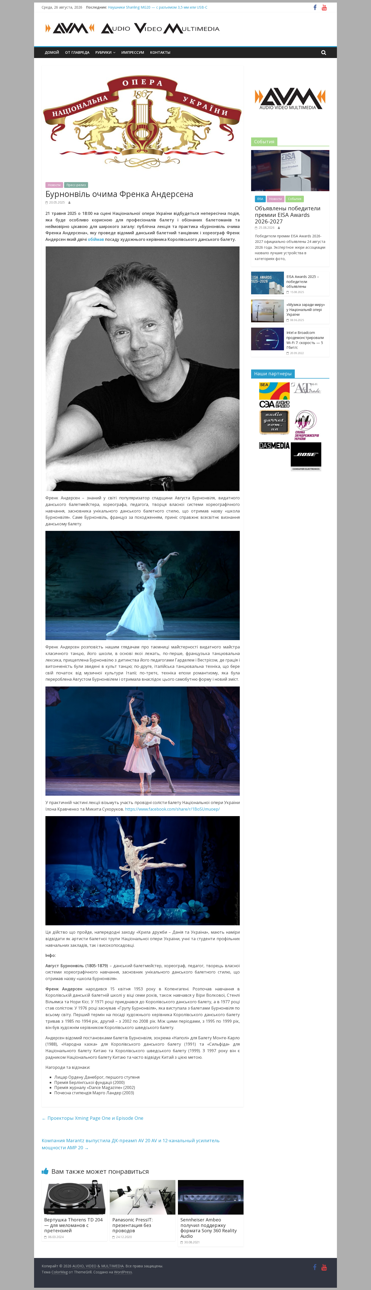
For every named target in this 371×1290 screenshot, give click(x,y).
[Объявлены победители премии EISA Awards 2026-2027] (290, 152)
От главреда (77, 52)
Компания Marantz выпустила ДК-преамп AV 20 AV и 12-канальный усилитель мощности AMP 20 (131, 1144)
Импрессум (132, 52)
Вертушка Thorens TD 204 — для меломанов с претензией (73, 1225)
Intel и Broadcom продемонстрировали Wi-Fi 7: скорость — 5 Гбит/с (305, 340)
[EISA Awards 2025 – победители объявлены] (267, 274)
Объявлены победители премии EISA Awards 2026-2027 (288, 214)
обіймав (96, 239)
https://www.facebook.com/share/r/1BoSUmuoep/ (172, 809)
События (294, 199)
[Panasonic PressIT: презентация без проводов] (142, 1183)
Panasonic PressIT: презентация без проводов (132, 1225)
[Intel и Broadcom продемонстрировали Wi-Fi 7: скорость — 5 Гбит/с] (267, 330)
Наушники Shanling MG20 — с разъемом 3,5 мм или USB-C (157, 7)
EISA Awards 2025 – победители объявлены (302, 281)
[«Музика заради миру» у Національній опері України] (267, 302)
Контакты (160, 52)
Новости (54, 185)
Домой (52, 52)
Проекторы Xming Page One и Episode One (92, 1118)
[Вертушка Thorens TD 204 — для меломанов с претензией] (74, 1183)
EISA (260, 199)
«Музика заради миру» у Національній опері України (305, 309)
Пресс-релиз (76, 185)
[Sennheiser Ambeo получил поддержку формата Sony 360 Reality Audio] (211, 1183)
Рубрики (103, 52)
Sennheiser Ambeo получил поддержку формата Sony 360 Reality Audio (208, 1228)
